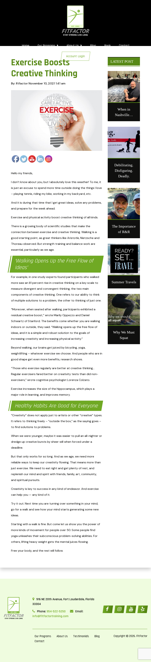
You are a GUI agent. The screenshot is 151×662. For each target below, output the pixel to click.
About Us (73, 45)
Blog (93, 45)
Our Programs (47, 45)
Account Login (75, 56)
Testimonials (81, 636)
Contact (124, 45)
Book (107, 45)
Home (25, 45)
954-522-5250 (56, 611)
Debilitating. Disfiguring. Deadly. (123, 170)
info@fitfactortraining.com (50, 616)
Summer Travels (124, 282)
